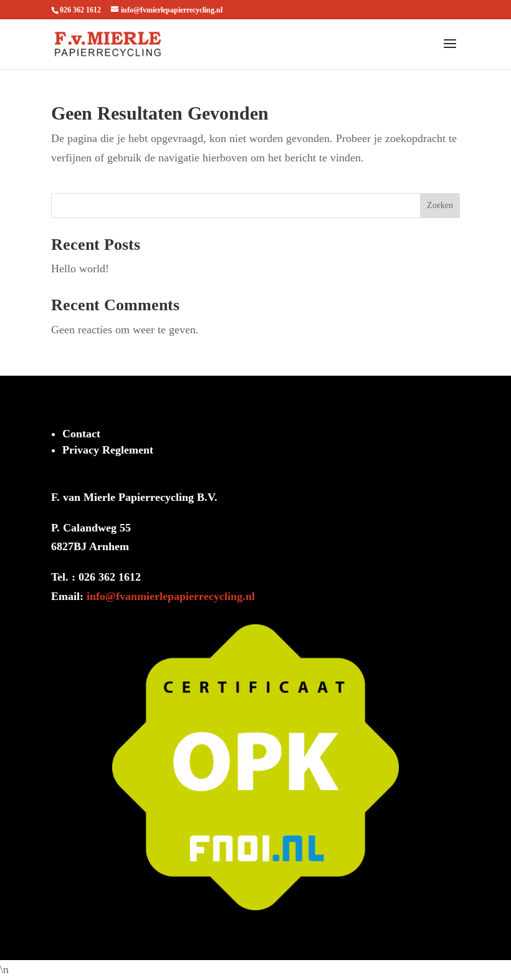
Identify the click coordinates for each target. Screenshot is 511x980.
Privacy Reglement (107, 450)
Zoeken (440, 205)
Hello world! (80, 268)
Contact (81, 433)
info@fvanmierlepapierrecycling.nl (171, 596)
